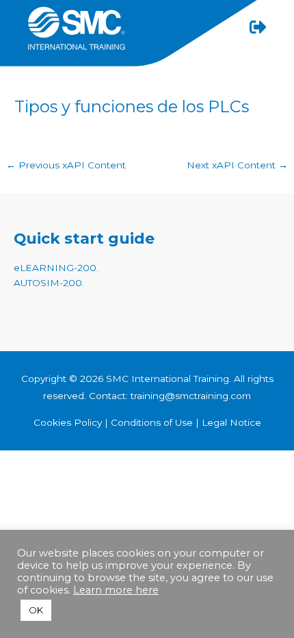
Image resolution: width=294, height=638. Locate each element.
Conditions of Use (152, 422)
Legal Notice (231, 422)
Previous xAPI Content (66, 165)
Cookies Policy (69, 422)
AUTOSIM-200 (48, 282)
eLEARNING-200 (55, 267)
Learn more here (116, 590)
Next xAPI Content (237, 165)
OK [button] (36, 609)
